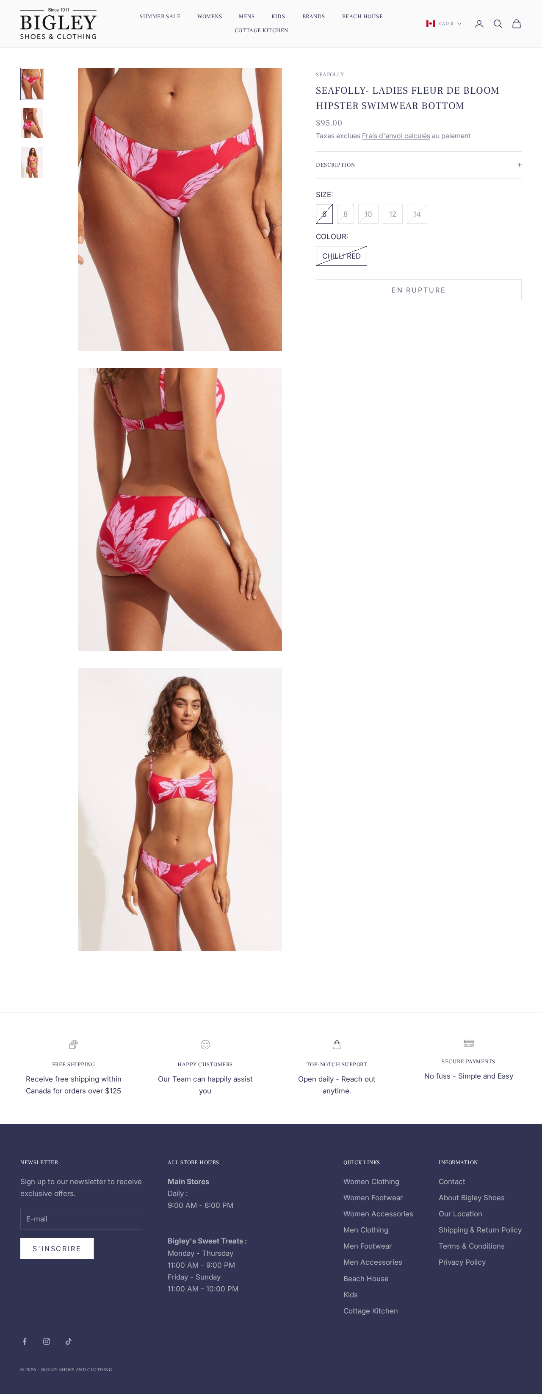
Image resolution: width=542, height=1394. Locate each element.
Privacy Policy (462, 1262)
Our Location (460, 1214)
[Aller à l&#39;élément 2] (32, 123)
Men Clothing (365, 1230)
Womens (209, 16)
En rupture (419, 289)
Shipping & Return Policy (480, 1230)
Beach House (362, 16)
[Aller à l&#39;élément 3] (32, 162)
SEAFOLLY (330, 74)
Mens (246, 16)
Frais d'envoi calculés (396, 135)
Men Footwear (367, 1246)
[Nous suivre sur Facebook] (24, 1341)
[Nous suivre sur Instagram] (46, 1341)
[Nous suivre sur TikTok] (68, 1341)
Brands (313, 16)
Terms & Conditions (472, 1246)
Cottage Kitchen (261, 30)
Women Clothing (371, 1181)
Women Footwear (373, 1197)
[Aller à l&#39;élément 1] (32, 84)
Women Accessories (378, 1214)
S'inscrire (57, 1248)
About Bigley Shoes (472, 1197)
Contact (452, 1181)
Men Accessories (372, 1262)
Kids (278, 16)
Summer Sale (160, 16)
